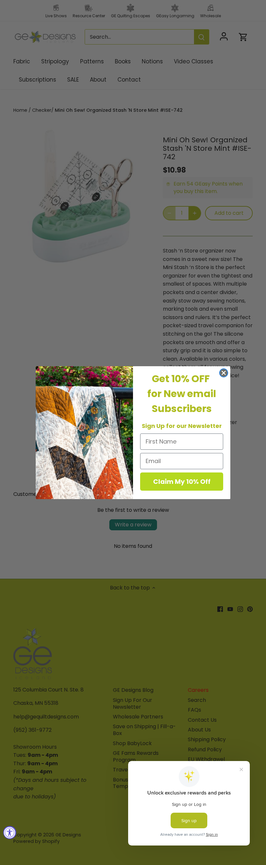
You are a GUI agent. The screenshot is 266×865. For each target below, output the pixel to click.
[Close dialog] (224, 373)
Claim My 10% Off (182, 481)
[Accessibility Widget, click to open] (9, 832)
